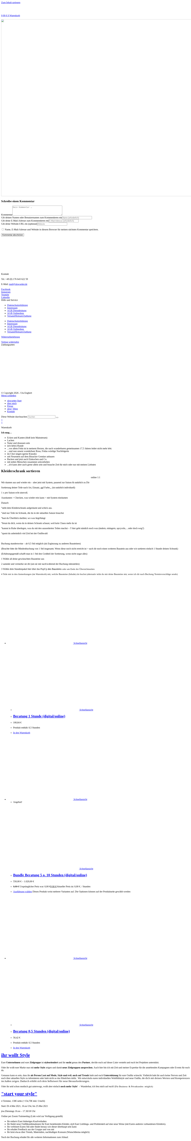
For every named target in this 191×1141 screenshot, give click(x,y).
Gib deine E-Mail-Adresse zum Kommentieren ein (25, 220)
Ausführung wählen (22, 891)
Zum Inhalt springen (10, 2)
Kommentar (6, 214)
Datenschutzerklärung (17, 305)
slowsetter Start (14, 400)
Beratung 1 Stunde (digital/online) (39, 716)
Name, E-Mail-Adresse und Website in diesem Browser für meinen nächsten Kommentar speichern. (51, 229)
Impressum (12, 308)
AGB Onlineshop (15, 313)
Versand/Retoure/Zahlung (19, 316)
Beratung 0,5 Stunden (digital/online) (41, 1031)
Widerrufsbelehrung (10, 337)
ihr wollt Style (15, 1055)
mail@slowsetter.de (18, 284)
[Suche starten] (57, 417)
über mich (12, 403)
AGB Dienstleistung (16, 310)
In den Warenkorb (21, 732)
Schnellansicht (80, 643)
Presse (10, 406)
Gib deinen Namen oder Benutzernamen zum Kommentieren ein (31, 217)
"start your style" (19, 1093)
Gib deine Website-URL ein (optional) (19, 224)
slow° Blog (12, 408)
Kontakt (11, 411)
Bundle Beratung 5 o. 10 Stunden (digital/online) (50, 875)
